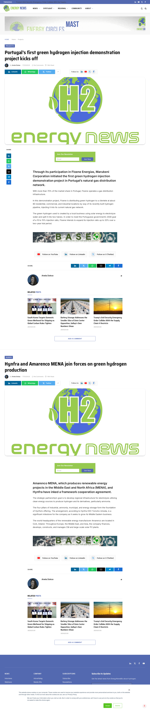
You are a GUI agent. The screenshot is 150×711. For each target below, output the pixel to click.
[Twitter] (8, 166)
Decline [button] (117, 706)
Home (14, 39)
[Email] (8, 171)
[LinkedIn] (8, 155)
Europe (9, 357)
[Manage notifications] (144, 706)
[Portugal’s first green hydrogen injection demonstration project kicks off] (75, 110)
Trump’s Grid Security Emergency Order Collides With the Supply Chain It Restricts (42, 2)
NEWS (35, 8)
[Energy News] (15, 8)
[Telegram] (8, 177)
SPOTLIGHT (47, 8)
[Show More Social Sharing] (58, 72)
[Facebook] (8, 182)
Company (37, 673)
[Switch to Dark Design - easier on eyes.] (141, 8)
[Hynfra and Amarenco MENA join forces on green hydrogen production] (75, 422)
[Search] (145, 8)
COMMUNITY (77, 8)
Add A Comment (75, 339)
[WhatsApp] (8, 161)
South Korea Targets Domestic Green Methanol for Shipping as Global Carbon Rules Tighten (41, 320)
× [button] (129, 689)
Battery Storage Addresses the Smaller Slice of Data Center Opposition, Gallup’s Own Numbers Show (74, 322)
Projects (20, 39)
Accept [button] (107, 706)
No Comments (38, 65)
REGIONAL (62, 8)
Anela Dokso (16, 65)
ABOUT (88, 8)
